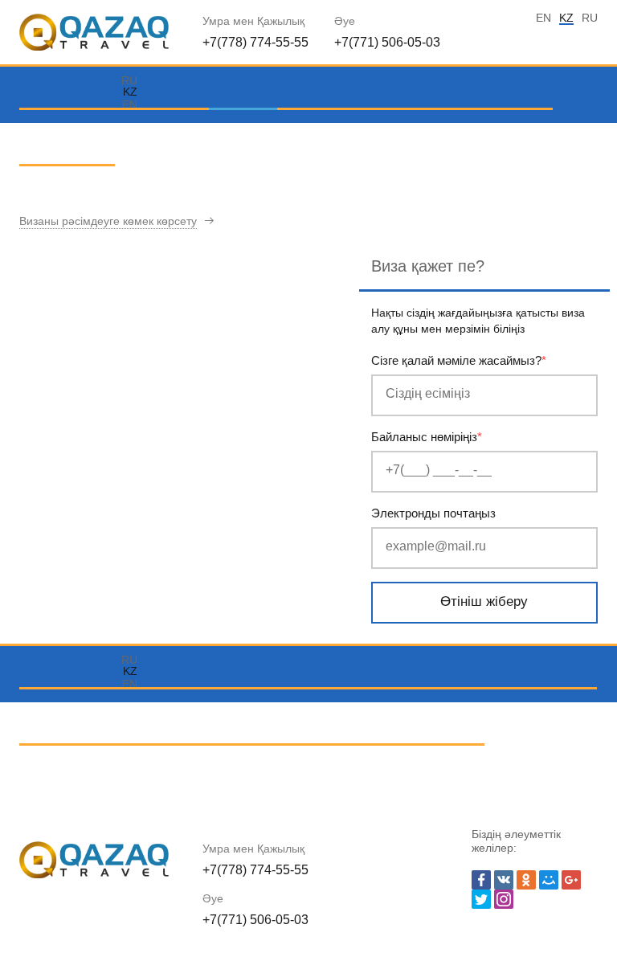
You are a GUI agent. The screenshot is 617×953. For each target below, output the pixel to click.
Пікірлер (172, 772)
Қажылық (174, 137)
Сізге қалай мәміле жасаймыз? (458, 360)
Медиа (525, 137)
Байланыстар (67, 193)
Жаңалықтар (249, 772)
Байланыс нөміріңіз (426, 437)
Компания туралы (80, 772)
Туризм (239, 137)
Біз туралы (409, 137)
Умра (116, 137)
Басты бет (57, 137)
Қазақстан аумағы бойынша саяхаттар (383, 716)
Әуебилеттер (323, 137)
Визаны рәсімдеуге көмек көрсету (108, 221)
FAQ (479, 137)
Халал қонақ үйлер (197, 716)
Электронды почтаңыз (433, 513)
